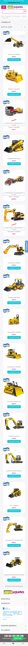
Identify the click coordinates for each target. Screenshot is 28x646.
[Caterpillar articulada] (14, 285)
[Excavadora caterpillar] (14, 250)
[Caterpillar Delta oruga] (14, 146)
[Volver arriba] (23, 644)
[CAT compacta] (14, 493)
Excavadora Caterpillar (14, 231)
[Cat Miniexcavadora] (14, 424)
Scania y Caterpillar (14, 127)
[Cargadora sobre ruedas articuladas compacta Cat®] (14, 562)
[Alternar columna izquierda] (4, 644)
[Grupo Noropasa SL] (12, 7)
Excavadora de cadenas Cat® (14, 540)
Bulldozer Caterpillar (14, 89)
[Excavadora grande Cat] (14, 389)
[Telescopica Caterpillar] (14, 42)
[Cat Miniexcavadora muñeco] (14, 458)
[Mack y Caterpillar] (14, 181)
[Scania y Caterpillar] (14, 111)
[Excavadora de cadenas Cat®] (14, 528)
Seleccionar (4, 27)
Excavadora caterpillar (14, 263)
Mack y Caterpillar (14, 196)
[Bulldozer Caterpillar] (14, 76)
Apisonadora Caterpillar (14, 332)
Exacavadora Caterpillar (14, 367)
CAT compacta (14, 505)
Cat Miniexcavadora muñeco (14, 471)
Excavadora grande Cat (14, 401)
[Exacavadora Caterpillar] (14, 354)
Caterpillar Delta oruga (14, 158)
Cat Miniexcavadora (14, 436)
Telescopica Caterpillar (14, 54)
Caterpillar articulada (14, 297)
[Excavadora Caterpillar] (14, 215)
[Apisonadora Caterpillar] (14, 320)
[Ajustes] (25, 7)
